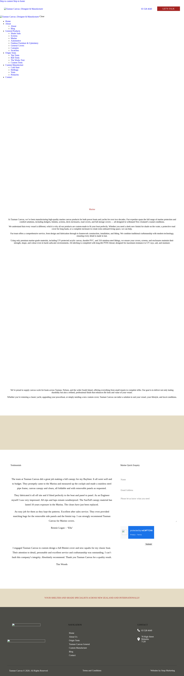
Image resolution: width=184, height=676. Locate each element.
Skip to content (6, 1)
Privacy (132, 535)
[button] (129, 9)
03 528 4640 (146, 630)
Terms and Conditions (92, 670)
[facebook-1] (1, 82)
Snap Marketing (168, 670)
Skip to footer (19, 1)
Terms (139, 535)
